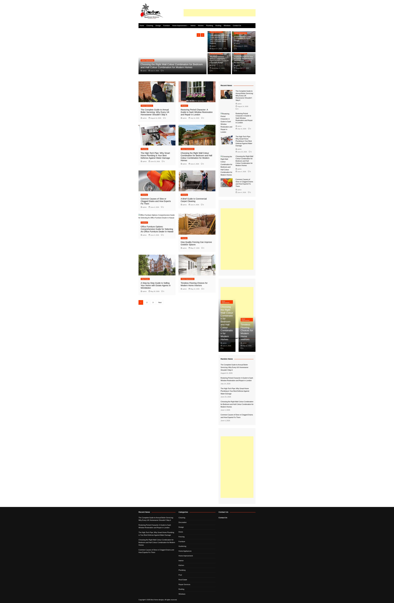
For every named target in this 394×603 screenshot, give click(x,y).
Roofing (218, 25)
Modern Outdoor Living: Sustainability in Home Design (242, 38)
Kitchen (201, 25)
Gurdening (182, 546)
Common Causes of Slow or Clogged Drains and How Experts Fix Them (156, 201)
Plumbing (209, 25)
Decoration (183, 522)
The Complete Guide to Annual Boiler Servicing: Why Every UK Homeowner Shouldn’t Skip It (155, 112)
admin (145, 71)
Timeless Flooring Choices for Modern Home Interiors (247, 332)
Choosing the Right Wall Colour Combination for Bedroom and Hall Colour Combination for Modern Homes (244, 160)
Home (142, 25)
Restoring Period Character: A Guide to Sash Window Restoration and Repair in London (197, 112)
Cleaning (149, 25)
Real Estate (145, 279)
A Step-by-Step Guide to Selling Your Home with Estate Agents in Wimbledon (156, 285)
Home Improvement (179, 25)
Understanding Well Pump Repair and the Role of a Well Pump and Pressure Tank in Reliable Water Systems (219, 39)
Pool (180, 575)
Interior (193, 25)
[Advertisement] (219, 12)
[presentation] (198, 35)
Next (159, 302)
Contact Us (237, 25)
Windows (227, 25)
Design (158, 25)
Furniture (166, 25)
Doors (181, 532)
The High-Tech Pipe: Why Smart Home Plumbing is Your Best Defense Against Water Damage (155, 155)
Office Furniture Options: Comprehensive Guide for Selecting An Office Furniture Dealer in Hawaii (168, 66)
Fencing (184, 238)
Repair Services (184, 584)
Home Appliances (147, 105)
